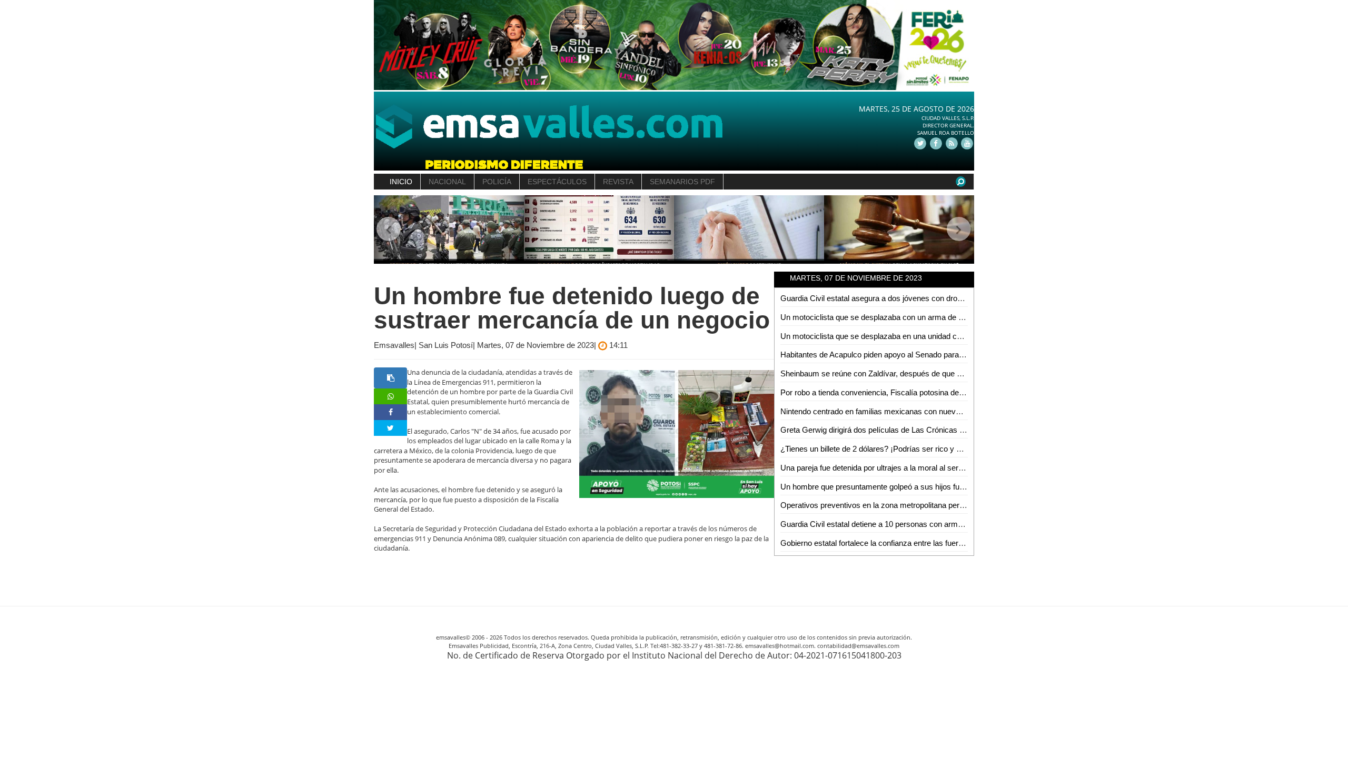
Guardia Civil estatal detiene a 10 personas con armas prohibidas (892, 524)
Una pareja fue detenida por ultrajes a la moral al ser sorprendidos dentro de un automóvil (932, 467)
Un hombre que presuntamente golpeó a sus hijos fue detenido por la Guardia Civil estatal (933, 486)
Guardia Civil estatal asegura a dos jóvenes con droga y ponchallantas (901, 298)
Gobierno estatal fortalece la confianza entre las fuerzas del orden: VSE (902, 542)
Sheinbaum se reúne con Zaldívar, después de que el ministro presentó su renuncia (923, 373)
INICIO (401, 181)
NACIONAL (447, 181)
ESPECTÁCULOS (557, 181)
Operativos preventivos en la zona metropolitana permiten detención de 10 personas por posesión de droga (963, 505)
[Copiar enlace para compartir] (390, 377)
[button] (389, 230)
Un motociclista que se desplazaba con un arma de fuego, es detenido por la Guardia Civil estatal (946, 317)
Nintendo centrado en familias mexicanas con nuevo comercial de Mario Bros (913, 411)
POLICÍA (496, 181)
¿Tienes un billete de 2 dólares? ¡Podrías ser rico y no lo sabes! (889, 448)
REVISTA (618, 181)
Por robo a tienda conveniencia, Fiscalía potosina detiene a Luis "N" (895, 392)
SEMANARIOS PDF (682, 181)
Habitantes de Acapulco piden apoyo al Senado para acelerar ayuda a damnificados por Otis (938, 354)
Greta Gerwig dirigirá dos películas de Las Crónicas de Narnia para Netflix (907, 429)
